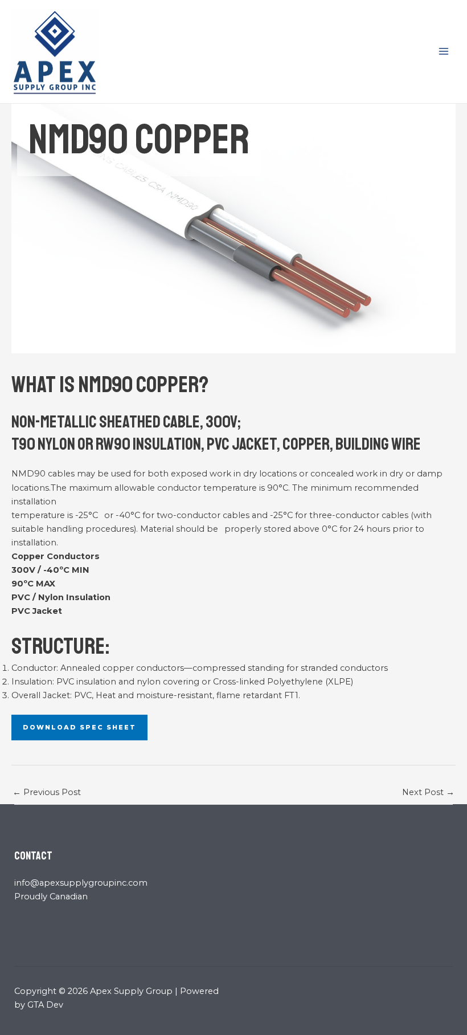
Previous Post (47, 792)
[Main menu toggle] (444, 51)
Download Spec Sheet (79, 727)
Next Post (428, 792)
